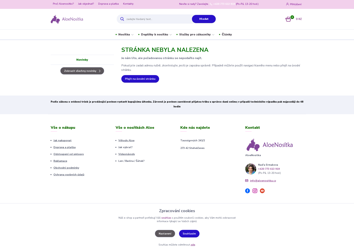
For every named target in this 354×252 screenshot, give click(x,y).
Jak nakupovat (62, 140)
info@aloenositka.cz (263, 180)
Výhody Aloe (126, 140)
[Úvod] (80, 19)
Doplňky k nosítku (154, 34)
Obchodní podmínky (66, 168)
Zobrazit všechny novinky (80, 71)
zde (193, 244)
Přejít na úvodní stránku (140, 79)
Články (227, 34)
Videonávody (126, 154)
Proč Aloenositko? (63, 4)
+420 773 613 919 (224, 4)
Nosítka (124, 34)
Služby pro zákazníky (195, 34)
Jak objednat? (86, 4)
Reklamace (60, 161)
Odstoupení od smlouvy (68, 154)
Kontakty (128, 4)
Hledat (204, 19)
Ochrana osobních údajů (68, 174)
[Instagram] (256, 191)
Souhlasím (189, 233)
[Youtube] (263, 191)
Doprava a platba (108, 4)
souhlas (166, 218)
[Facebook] (249, 191)
